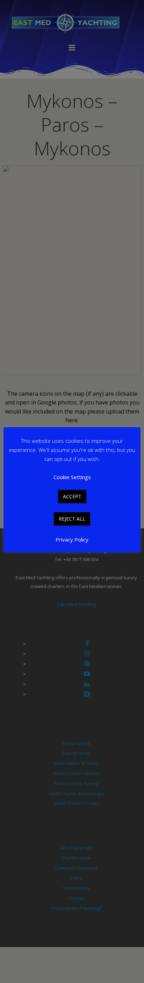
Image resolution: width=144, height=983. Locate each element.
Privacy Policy (72, 539)
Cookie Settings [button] (72, 477)
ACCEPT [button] (72, 496)
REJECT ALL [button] (72, 518)
